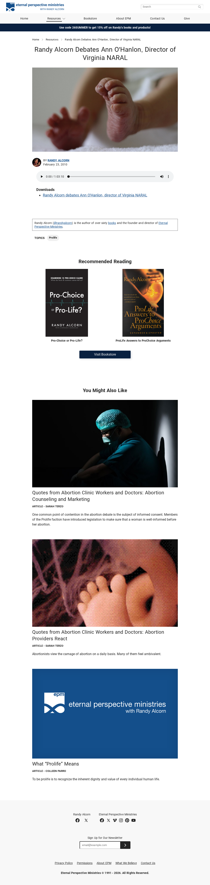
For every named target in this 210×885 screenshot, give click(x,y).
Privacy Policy (64, 863)
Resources (52, 39)
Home (24, 18)
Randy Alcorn (58, 160)
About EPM (123, 18)
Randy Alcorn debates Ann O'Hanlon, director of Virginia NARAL (95, 195)
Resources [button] (54, 18)
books (112, 223)
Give (186, 18)
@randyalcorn (63, 223)
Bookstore (90, 18)
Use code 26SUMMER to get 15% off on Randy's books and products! (105, 27)
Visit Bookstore (105, 354)
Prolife (53, 237)
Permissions (85, 863)
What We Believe (126, 863)
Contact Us (157, 18)
